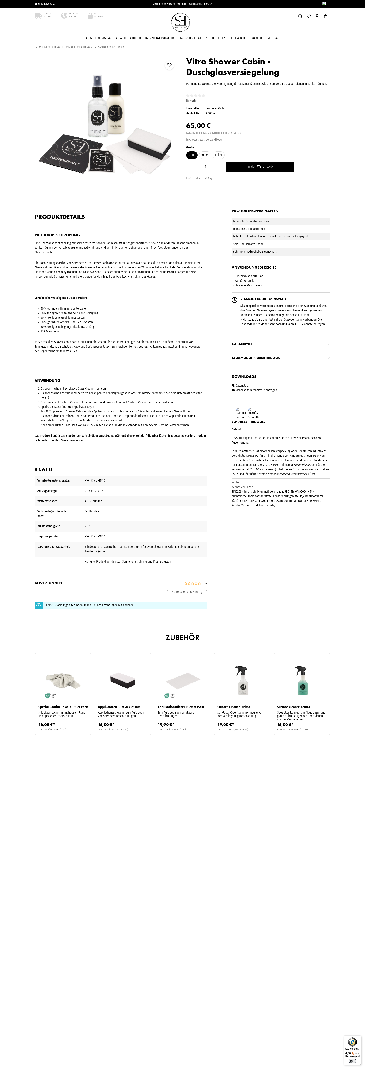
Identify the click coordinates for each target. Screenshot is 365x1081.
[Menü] (359, 1037)
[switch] (352, 1061)
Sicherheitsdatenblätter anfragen (256, 390)
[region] (106, 128)
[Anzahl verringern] (190, 166)
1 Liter (218, 154)
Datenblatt (242, 385)
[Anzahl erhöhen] (220, 166)
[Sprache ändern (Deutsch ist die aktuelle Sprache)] (325, 4)
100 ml (205, 154)
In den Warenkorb (260, 166)
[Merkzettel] (309, 16)
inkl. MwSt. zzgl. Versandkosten (205, 139)
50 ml (192, 154)
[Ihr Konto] (317, 16)
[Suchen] (300, 16)
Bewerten (192, 100)
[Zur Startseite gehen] (182, 24)
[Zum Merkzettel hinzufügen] (169, 65)
